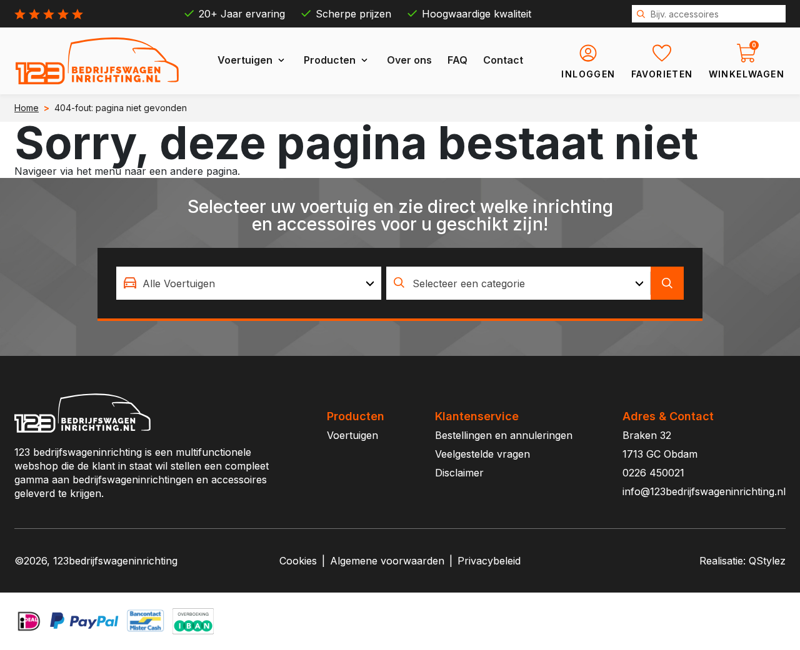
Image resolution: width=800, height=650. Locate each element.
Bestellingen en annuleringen (503, 435)
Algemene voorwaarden (387, 560)
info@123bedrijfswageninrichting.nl (704, 491)
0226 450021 (653, 472)
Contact (503, 60)
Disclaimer (459, 472)
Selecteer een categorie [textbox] (468, 283)
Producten (330, 60)
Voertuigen (245, 60)
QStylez (767, 560)
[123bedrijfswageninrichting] (97, 60)
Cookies (298, 560)
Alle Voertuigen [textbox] (178, 283)
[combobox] (248, 283)
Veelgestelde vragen (482, 454)
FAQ (458, 60)
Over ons (409, 60)
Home (26, 107)
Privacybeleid (489, 560)
